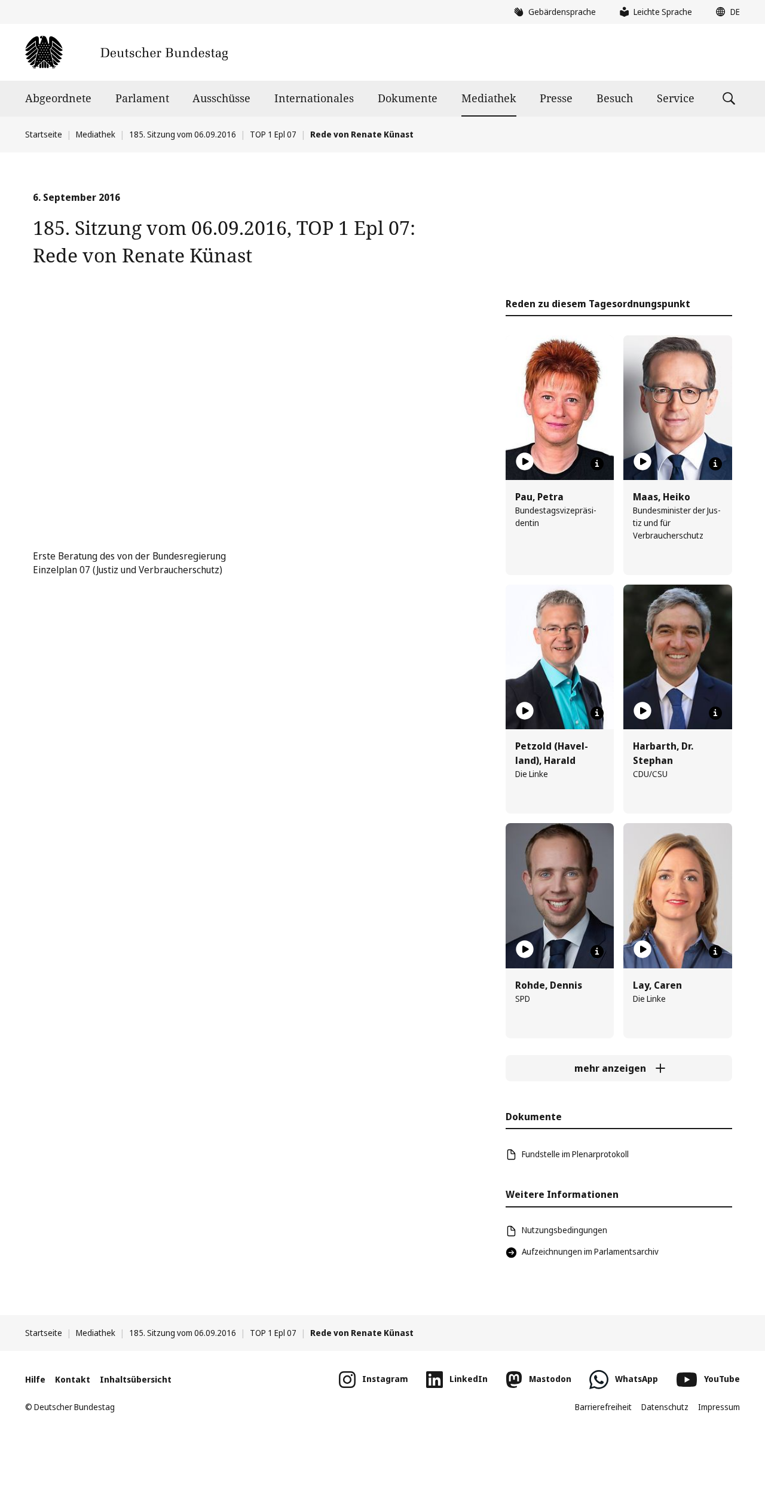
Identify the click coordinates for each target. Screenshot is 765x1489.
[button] (725, 12)
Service (675, 98)
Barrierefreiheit (603, 1406)
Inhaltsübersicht (136, 1379)
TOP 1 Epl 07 (273, 134)
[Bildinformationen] (597, 464)
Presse (556, 98)
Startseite (43, 134)
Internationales (314, 98)
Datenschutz (664, 1406)
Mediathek (488, 98)
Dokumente (407, 98)
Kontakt (72, 1379)
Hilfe (35, 1379)
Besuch (614, 98)
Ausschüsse (221, 98)
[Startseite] (126, 52)
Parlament (142, 98)
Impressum (719, 1406)
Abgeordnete (58, 98)
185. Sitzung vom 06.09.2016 (182, 134)
